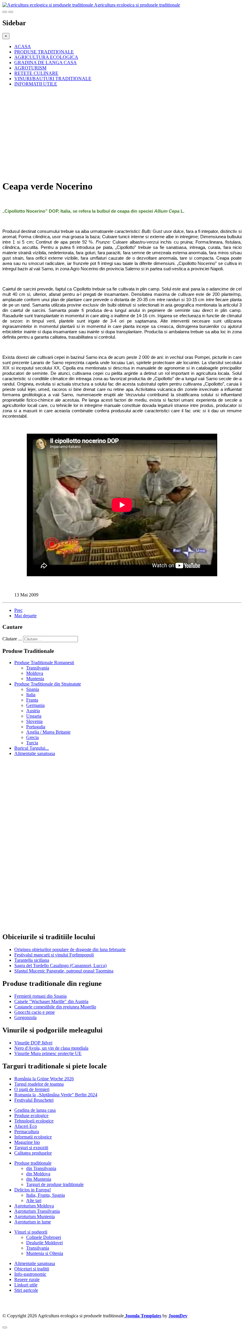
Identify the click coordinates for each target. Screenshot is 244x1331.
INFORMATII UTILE (35, 83)
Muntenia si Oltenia (44, 1253)
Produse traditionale (32, 1163)
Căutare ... (12, 638)
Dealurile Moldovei (44, 1242)
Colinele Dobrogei (43, 1237)
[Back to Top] (4, 1327)
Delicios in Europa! (32, 1189)
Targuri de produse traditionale (55, 1184)
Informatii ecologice (33, 1136)
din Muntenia (38, 1179)
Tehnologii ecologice (34, 1120)
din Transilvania (41, 1168)
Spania (32, 689)
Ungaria (33, 716)
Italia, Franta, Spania (45, 1195)
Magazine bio (27, 1142)
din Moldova (38, 1173)
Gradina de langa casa (35, 1110)
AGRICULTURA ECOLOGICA (46, 57)
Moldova (34, 673)
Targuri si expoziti (31, 1147)
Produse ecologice (31, 1115)
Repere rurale (27, 1279)
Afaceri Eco (25, 1126)
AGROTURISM (30, 67)
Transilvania (37, 667)
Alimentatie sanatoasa (34, 753)
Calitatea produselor (33, 1152)
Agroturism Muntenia (34, 1216)
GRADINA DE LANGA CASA (45, 62)
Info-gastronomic (30, 1274)
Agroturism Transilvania (37, 1211)
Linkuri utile (25, 1284)
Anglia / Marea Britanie (48, 732)
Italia (30, 694)
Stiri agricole (26, 1290)
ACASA (22, 46)
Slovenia (34, 721)
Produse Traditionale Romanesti (44, 662)
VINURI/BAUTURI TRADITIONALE (52, 78)
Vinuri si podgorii (30, 1231)
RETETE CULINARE (36, 73)
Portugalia (35, 726)
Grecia (32, 737)
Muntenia (35, 678)
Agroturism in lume (32, 1221)
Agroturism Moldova (34, 1205)
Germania (35, 705)
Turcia (32, 742)
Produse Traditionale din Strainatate (47, 683)
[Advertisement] (122, 133)
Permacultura (26, 1131)
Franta (32, 699)
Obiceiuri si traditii (31, 1268)
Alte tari (33, 1200)
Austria (33, 710)
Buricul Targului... (31, 748)
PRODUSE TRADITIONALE (44, 51)
